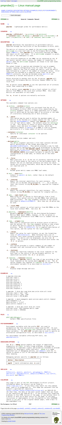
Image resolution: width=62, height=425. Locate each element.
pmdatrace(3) (48, 408)
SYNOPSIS (9, 10)
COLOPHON (27, 12)
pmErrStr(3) (10, 373)
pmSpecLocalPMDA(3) (28, 201)
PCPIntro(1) (25, 150)
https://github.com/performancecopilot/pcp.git (25, 390)
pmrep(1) (34, 408)
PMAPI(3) (9, 74)
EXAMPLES (34, 10)
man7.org (3, 1)
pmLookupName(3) (23, 121)
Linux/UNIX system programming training (49, 1)
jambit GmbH (12, 421)
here (9, 419)
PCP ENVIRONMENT (49, 10)
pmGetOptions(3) (12, 337)
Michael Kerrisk (28, 413)
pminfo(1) (27, 372)
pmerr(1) (46, 74)
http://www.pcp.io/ (14, 386)
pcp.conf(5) (49, 332)
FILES (40, 10)
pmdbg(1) (42, 351)
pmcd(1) (9, 61)
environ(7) (47, 264)
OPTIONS (26, 10)
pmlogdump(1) (38, 372)
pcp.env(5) (10, 375)
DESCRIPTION (18, 10)
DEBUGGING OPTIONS (8, 12)
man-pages (14, 1)
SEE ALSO (19, 12)
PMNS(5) (15, 52)
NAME (3, 10)
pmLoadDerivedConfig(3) (19, 146)
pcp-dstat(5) (56, 408)
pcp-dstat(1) (20, 408)
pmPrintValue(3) (24, 235)
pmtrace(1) (41, 408)
